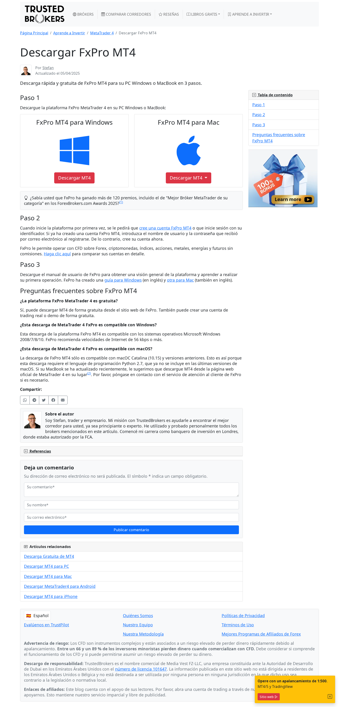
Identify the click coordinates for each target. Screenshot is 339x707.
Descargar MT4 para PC (46, 566)
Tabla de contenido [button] (275, 94)
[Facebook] (53, 400)
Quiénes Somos (138, 615)
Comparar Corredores (128, 14)
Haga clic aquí (57, 253)
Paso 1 (258, 104)
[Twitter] (44, 400)
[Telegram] (34, 400)
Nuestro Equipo (138, 624)
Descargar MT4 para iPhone (50, 596)
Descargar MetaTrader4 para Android (59, 586)
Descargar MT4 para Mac (48, 576)
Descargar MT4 (186, 178)
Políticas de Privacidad (243, 615)
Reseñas (170, 14)
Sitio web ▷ (269, 697)
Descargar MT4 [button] (74, 178)
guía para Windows (123, 280)
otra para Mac (180, 280)
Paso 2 (258, 114)
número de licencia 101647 (141, 669)
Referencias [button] (40, 451)
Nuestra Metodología (143, 634)
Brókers (85, 14)
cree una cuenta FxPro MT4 (165, 228)
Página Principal (34, 32)
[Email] (63, 400)
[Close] (330, 696)
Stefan (48, 67)
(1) (121, 202)
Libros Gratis (203, 14)
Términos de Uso (238, 624)
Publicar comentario (131, 529)
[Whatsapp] (25, 400)
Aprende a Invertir (250, 14)
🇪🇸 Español (37, 615)
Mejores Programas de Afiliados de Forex (261, 634)
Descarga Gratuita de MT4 (49, 556)
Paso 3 (258, 124)
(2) (89, 373)
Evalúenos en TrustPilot (46, 624)
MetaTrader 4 (102, 32)
